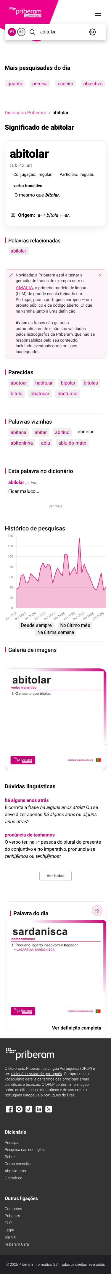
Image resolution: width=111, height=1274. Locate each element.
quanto (14, 83)
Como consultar (18, 1164)
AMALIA (24, 287)
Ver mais (55, 506)
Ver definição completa (76, 1028)
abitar (41, 432)
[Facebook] (9, 1112)
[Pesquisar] (32, 31)
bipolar (68, 383)
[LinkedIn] (38, 1112)
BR (21, 32)
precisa (40, 83)
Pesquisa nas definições (25, 1150)
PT (12, 32)
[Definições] (93, 31)
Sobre (10, 1157)
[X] (48, 1112)
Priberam (12, 1216)
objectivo (92, 83)
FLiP (8, 1223)
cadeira (65, 83)
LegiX (9, 1230)
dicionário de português (36, 1074)
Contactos (13, 1209)
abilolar (18, 251)
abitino (62, 432)
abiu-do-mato (72, 443)
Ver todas (55, 876)
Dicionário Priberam (25, 112)
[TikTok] (29, 1112)
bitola (16, 393)
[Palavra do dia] (97, 910)
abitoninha (22, 443)
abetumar (68, 393)
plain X (10, 1237)
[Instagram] (19, 1112)
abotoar (19, 383)
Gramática (13, 1178)
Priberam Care (17, 1244)
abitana (18, 432)
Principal (12, 1143)
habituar (44, 383)
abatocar (40, 393)
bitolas (91, 383)
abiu (45, 443)
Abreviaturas (15, 1171)
